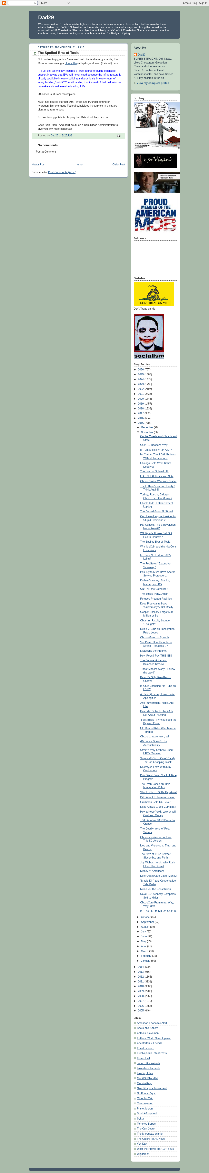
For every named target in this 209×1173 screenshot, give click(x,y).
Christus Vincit (145, 1048)
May (144, 941)
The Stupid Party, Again (154, 593)
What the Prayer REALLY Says (155, 1148)
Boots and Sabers (147, 1028)
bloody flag (71, 63)
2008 (141, 996)
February (146, 955)
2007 (141, 1001)
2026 (141, 369)
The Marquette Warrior (150, 1133)
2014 (141, 967)
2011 (141, 981)
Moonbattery (144, 1083)
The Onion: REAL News (151, 1138)
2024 (141, 379)
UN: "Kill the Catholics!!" (154, 589)
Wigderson (143, 1154)
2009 (141, 991)
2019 (141, 403)
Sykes (141, 1118)
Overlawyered (145, 1103)
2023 (141, 384)
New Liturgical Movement (152, 1088)
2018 (141, 408)
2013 (141, 971)
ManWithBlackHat (147, 1078)
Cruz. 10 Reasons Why (154, 445)
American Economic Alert (152, 1023)
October (146, 917)
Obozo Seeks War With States (158, 481)
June (144, 936)
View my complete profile (153, 83)
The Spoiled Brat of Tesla (155, 541)
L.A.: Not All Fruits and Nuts (156, 476)
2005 (141, 1010)
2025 (141, 374)
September (148, 922)
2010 (141, 986)
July (144, 931)
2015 (141, 423)
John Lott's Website (148, 1063)
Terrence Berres (146, 1123)
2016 (141, 418)
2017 (141, 413)
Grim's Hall (143, 1058)
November (147, 432)
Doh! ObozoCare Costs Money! (158, 875)
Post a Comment (46, 151)
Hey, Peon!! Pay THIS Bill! (156, 655)
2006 (141, 1006)
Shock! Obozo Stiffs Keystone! (158, 792)
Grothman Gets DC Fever (155, 802)
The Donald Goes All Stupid (156, 511)
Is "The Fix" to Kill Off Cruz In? (158, 911)
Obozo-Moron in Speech (154, 637)
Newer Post (38, 164)
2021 (141, 393)
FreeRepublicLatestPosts (152, 1053)
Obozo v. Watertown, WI (154, 736)
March (145, 951)
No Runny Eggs (146, 1093)
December (147, 427)
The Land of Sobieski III (154, 471)
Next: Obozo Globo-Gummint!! (158, 806)
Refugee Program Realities (156, 598)
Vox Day (142, 1143)
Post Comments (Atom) (62, 172)
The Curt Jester (146, 1128)
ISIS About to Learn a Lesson (157, 797)
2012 (141, 976)
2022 (141, 389)
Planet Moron (145, 1108)
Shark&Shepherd (147, 1113)
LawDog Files (145, 1073)
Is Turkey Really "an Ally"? (156, 449)
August (145, 926)
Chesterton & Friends (149, 1043)
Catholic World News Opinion (154, 1038)
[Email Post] (118, 135)
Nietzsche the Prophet (153, 650)
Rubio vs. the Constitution (155, 889)
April (144, 946)
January (146, 960)
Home (79, 164)
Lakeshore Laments (148, 1068)
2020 (141, 398)
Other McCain (145, 1098)
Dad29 (46, 17)
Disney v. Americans (152, 871)
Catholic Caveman (148, 1033)
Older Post (118, 164)
